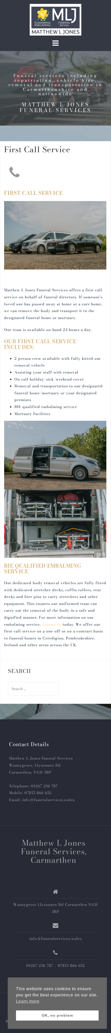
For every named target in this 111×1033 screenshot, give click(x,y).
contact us (51, 624)
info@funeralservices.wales (48, 800)
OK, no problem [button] (57, 1015)
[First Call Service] (14, 171)
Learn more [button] (27, 1001)
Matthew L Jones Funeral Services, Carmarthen (53, 851)
